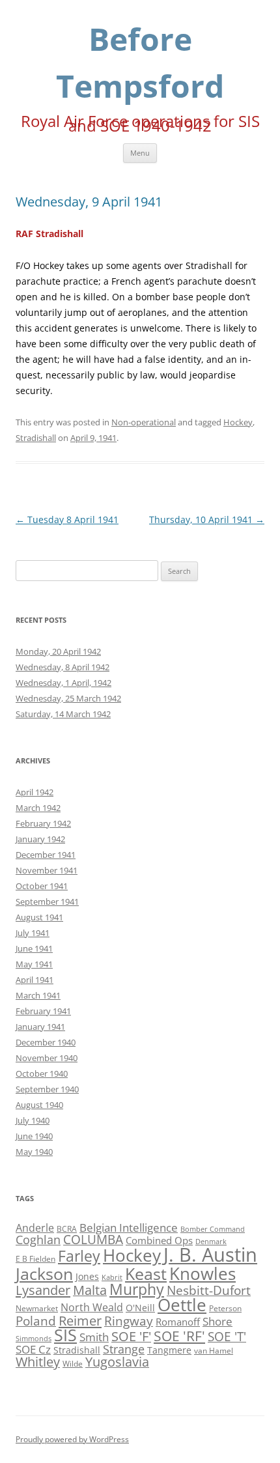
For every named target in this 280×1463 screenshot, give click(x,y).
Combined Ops (159, 1240)
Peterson (225, 1308)
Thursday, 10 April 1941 (206, 519)
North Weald (92, 1307)
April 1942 (34, 792)
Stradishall (36, 438)
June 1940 (34, 1136)
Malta (90, 1290)
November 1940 (46, 1058)
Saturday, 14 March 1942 (63, 714)
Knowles (202, 1273)
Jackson (44, 1273)
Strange (124, 1349)
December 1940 (46, 1042)
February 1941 (43, 1011)
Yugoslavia (117, 1362)
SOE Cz (33, 1349)
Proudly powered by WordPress (72, 1439)
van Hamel (213, 1350)
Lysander (43, 1290)
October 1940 (42, 1073)
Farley (79, 1255)
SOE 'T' (227, 1336)
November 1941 (46, 870)
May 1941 (34, 964)
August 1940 (39, 1105)
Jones (87, 1276)
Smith (94, 1336)
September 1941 (47, 901)
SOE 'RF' (179, 1335)
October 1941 (42, 886)
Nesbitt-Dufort (209, 1290)
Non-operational (143, 422)
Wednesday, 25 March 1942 (68, 698)
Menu (140, 153)
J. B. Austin (210, 1255)
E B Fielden (35, 1258)
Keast (146, 1273)
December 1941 (46, 854)
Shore (217, 1321)
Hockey (238, 422)
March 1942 (38, 808)
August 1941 (39, 917)
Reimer (80, 1320)
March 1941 (38, 995)
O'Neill (140, 1307)
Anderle (35, 1228)
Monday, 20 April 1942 (58, 651)
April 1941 (34, 980)
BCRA (67, 1228)
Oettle (182, 1305)
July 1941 (32, 933)
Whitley (38, 1362)
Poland (36, 1321)
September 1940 (47, 1089)
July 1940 (32, 1120)
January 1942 (40, 839)
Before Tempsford (140, 62)
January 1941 (40, 1026)
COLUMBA (93, 1239)
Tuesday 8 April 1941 (67, 519)
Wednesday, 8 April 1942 (62, 667)
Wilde (73, 1363)
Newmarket (37, 1308)
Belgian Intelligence (128, 1227)
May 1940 (34, 1152)
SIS (65, 1335)
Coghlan (38, 1239)
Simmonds (33, 1338)
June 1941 (34, 948)
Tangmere (169, 1350)
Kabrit (112, 1277)
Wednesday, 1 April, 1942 (63, 683)
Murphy (136, 1289)
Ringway (128, 1321)
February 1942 (43, 823)
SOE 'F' (131, 1336)
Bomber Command (212, 1229)
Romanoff (178, 1321)
